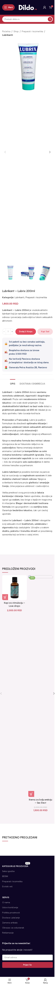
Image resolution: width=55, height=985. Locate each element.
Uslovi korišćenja (10, 907)
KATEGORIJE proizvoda (15, 866)
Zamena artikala (9, 922)
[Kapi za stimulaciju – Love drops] (14, 587)
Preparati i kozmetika (32, 31)
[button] (5, 152)
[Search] (50, 19)
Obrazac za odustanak (13, 927)
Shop (16, 31)
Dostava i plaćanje (11, 917)
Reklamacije (8, 933)
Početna (6, 31)
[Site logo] (28, 7)
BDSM (5, 876)
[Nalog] (45, 7)
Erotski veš (7, 886)
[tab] (12, 383)
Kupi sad (45, 331)
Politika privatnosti (11, 912)
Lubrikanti (7, 35)
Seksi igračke (8, 871)
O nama (6, 902)
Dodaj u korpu (25, 331)
